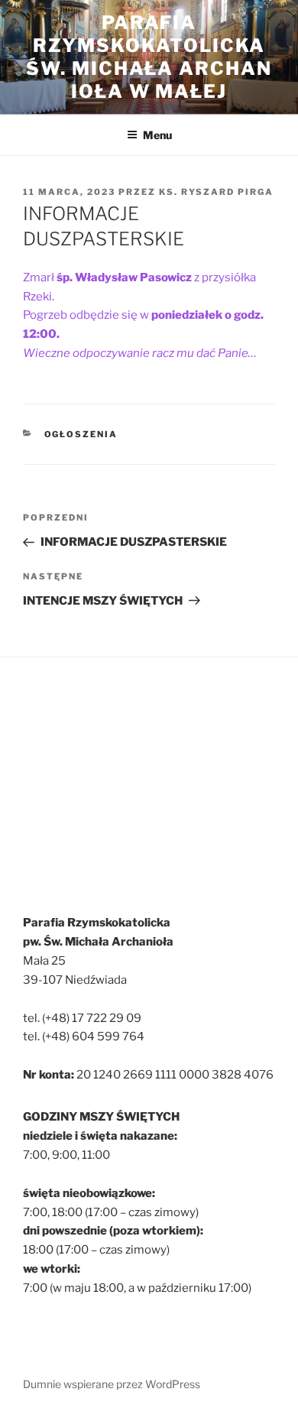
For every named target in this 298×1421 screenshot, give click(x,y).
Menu (157, 134)
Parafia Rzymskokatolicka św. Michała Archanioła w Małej (149, 56)
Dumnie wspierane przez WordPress (111, 1383)
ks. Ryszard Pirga (216, 192)
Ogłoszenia (81, 434)
